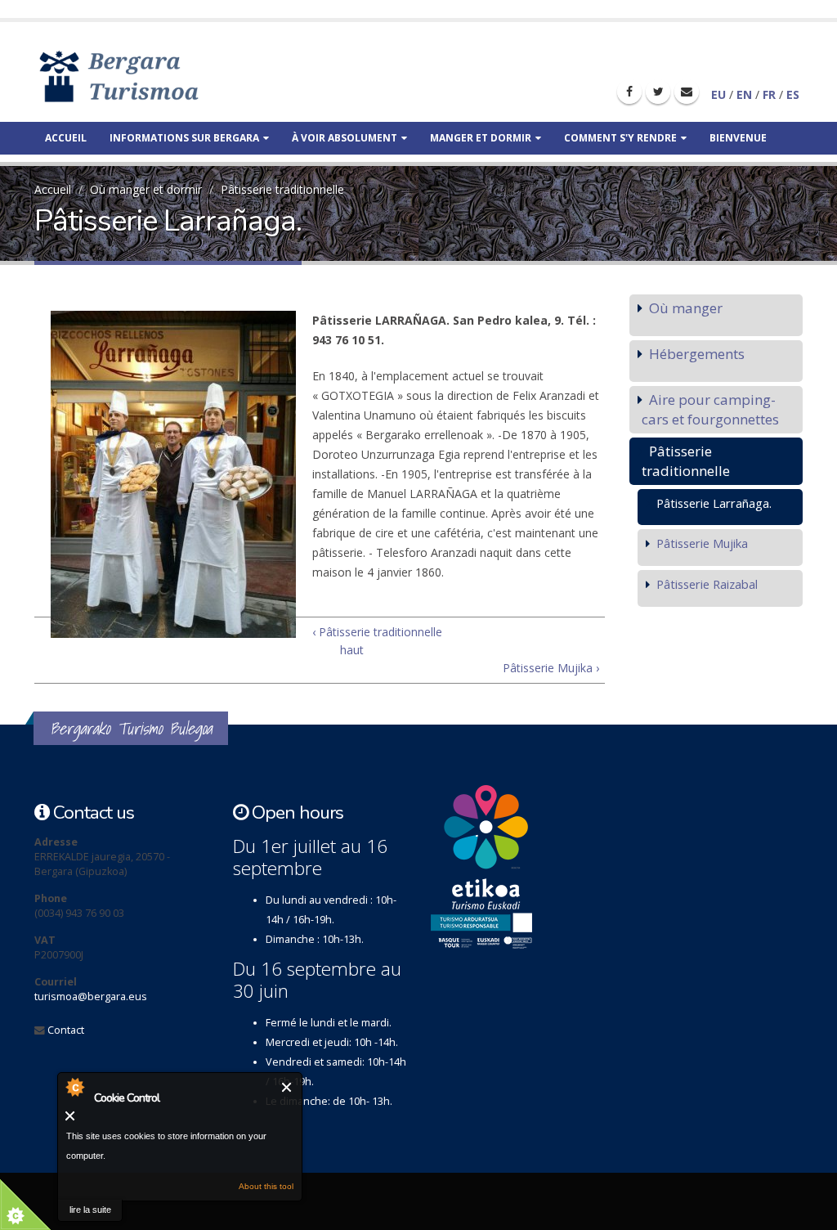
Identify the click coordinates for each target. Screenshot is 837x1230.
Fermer (287, 1087)
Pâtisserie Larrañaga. (714, 503)
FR (769, 94)
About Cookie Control (74, 1087)
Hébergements (697, 353)
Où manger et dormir (146, 189)
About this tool (266, 1186)
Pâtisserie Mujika (702, 543)
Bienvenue (738, 138)
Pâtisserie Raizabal (707, 584)
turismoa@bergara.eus (90, 996)
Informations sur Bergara (184, 138)
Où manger (686, 308)
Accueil (66, 138)
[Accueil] (142, 75)
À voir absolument (344, 138)
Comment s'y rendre (620, 138)
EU (718, 94)
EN (744, 94)
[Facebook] (629, 91)
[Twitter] (658, 91)
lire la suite (90, 1209)
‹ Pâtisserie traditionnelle (377, 632)
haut (351, 650)
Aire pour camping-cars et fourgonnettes (710, 409)
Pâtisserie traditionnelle (282, 189)
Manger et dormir (480, 138)
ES (792, 94)
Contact (65, 1030)
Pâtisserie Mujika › (550, 668)
